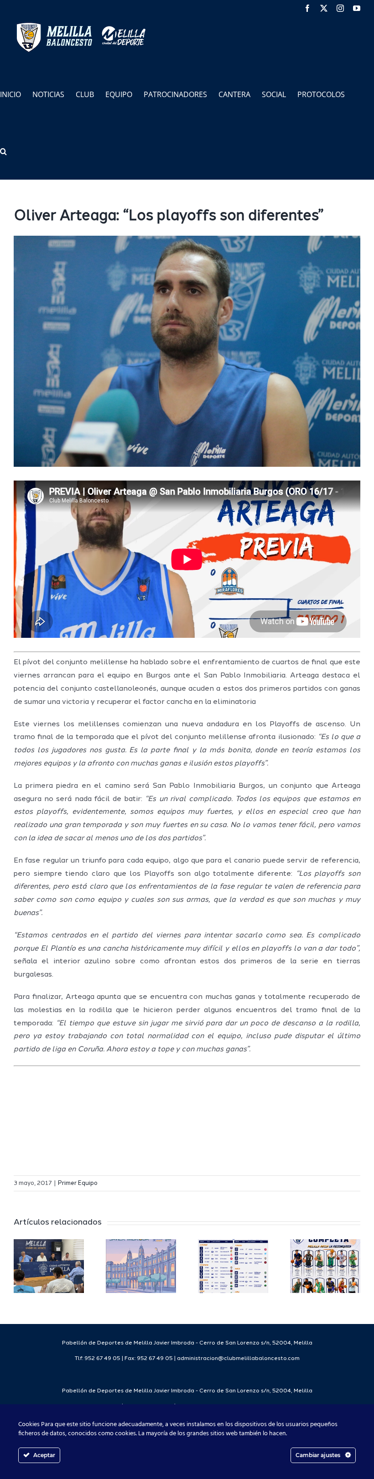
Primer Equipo (78, 1183)
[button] (3, 150)
